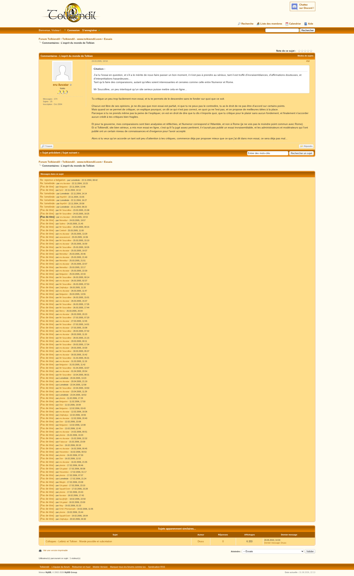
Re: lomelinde (47, 183)
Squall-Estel (64, 489)
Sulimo (62, 224)
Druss (201, 541)
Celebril (62, 230)
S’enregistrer (89, 30)
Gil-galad (63, 469)
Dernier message (272, 543)
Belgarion (63, 187)
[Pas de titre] (47, 186)
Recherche (247, 23)
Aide (310, 23)
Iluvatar (62, 495)
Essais (108, 38)
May (61, 505)
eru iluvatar (61, 84)
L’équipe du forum (61, 567)
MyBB (48, 572)
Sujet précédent (51, 152)
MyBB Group (71, 572)
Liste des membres (271, 23)
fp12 (61, 190)
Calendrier (295, 23)
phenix (62, 398)
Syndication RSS (156, 567)
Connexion (73, 30)
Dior (61, 405)
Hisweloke (64, 452)
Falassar (63, 442)
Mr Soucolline (65, 210)
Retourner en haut (81, 567)
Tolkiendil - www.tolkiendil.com (82, 38)
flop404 (63, 197)
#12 (308, 61)
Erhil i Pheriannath (67, 509)
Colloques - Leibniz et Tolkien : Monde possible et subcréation (79, 541)
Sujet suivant (69, 152)
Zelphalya (63, 287)
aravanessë (64, 237)
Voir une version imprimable (55, 550)
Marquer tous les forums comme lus (128, 567)
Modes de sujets (305, 56)
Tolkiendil (44, 567)
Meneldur (63, 220)
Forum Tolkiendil (49, 38)
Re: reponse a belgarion (52, 180)
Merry (62, 311)
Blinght (62, 482)
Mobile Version (100, 567)
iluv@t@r (63, 499)
